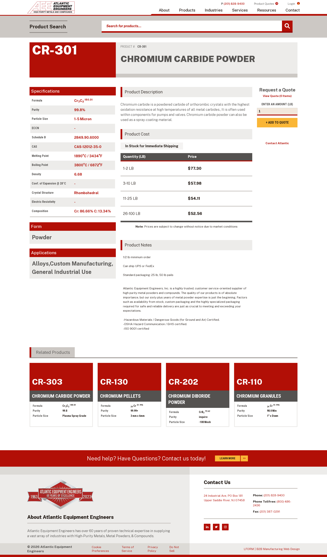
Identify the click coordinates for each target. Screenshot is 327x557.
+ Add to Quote (277, 122)
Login (292, 3)
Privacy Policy (153, 549)
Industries (214, 10)
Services (240, 10)
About (164, 10)
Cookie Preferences (100, 549)
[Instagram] (225, 527)
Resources (266, 10)
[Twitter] (216, 527)
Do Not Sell (174, 549)
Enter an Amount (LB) (277, 104)
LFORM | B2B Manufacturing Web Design (272, 549)
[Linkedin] (207, 527)
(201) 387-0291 (270, 511)
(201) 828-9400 (274, 495)
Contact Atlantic (277, 143)
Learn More (227, 458)
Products (187, 10)
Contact (293, 10)
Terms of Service (128, 549)
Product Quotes (266, 3)
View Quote (277, 96)
